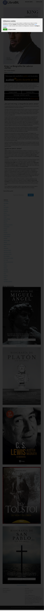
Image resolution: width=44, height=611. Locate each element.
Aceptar (5, 29)
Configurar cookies (12, 29)
